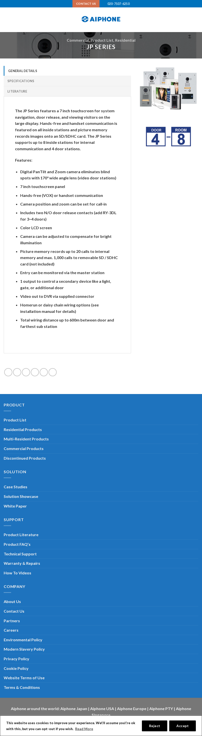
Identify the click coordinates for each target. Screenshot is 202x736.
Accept (182, 726)
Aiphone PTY (161, 708)
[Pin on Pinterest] (44, 372)
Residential (125, 40)
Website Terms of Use (24, 677)
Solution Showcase (21, 496)
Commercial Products (24, 448)
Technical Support (20, 553)
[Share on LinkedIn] (53, 372)
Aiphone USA (102, 708)
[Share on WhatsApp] (8, 372)
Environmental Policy (23, 639)
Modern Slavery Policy (24, 649)
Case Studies (15, 486)
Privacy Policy (16, 658)
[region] (101, 726)
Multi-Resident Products (26, 438)
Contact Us (14, 611)
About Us (12, 601)
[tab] (67, 71)
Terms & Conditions (22, 687)
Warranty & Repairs (22, 563)
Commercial (78, 40)
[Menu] (7, 20)
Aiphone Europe (131, 708)
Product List (102, 40)
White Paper (15, 506)
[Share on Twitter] (26, 372)
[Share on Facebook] (17, 372)
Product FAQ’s (17, 544)
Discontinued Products (25, 458)
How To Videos (17, 572)
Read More (84, 729)
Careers (11, 630)
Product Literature (21, 534)
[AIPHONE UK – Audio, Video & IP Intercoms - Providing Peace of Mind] (101, 19)
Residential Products (23, 429)
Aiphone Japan (73, 708)
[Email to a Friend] (35, 372)
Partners (12, 620)
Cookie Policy (16, 668)
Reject (154, 726)
